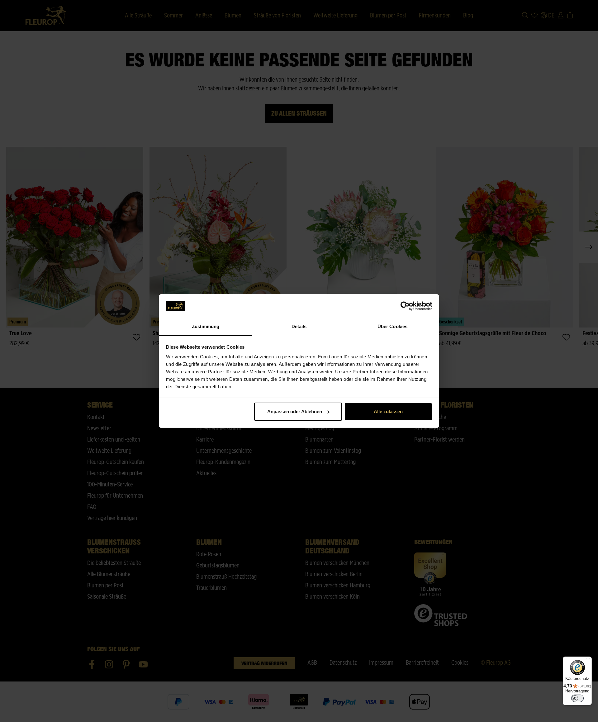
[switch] (577, 698)
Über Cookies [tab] (392, 326)
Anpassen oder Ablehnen (294, 411)
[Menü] (588, 660)
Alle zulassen (388, 411)
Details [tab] (299, 326)
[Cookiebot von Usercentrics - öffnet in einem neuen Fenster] (405, 306)
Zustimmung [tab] (206, 326)
